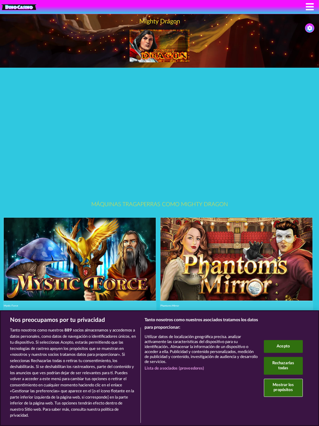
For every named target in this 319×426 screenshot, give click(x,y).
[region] (159, 368)
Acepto (283, 346)
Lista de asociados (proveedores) (174, 368)
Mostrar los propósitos (283, 387)
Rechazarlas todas (283, 365)
